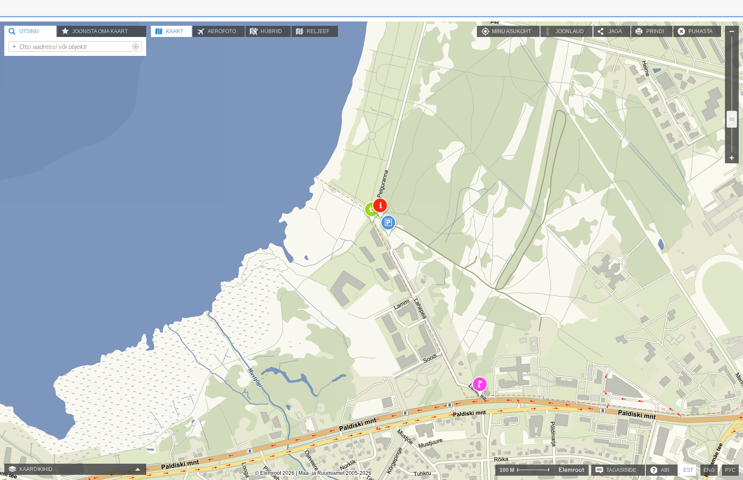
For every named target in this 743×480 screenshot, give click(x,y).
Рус (730, 470)
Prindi (655, 31)
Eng (709, 470)
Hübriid (271, 31)
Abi (665, 470)
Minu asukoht (511, 31)
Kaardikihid (35, 469)
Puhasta (700, 31)
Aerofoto (222, 31)
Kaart (174, 31)
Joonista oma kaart (100, 31)
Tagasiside (621, 470)
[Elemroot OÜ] (571, 470)
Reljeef (318, 31)
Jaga (615, 31)
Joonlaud (570, 31)
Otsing (29, 31)
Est (688, 470)
